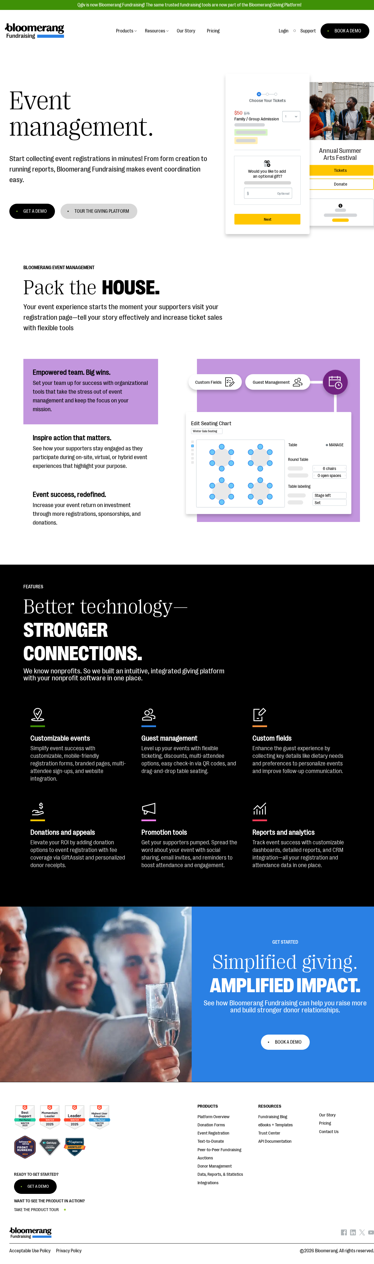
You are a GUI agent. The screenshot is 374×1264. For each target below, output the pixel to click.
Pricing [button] (213, 31)
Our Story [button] (186, 31)
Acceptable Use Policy (30, 1250)
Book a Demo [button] (288, 1042)
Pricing (325, 1123)
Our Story (327, 1115)
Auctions (205, 1158)
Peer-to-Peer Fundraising (219, 1149)
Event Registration (213, 1133)
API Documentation (275, 1141)
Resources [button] (155, 31)
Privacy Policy (69, 1250)
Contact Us (329, 1131)
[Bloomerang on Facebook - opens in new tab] (344, 1234)
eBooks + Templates (275, 1125)
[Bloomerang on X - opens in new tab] (362, 1234)
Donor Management (215, 1166)
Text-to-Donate (211, 1141)
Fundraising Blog (272, 1116)
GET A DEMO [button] (35, 211)
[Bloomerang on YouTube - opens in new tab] (371, 1234)
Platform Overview (213, 1116)
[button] (308, 31)
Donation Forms (211, 1125)
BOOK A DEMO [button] (348, 31)
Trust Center (269, 1133)
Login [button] (283, 31)
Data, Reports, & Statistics (220, 1174)
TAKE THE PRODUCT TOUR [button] (36, 1209)
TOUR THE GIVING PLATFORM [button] (102, 211)
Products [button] (124, 31)
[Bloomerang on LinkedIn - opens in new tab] (353, 1234)
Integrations (208, 1182)
